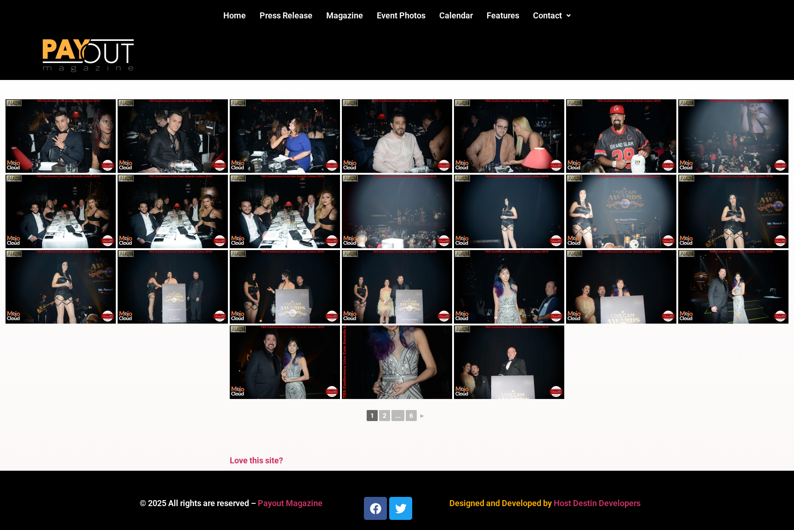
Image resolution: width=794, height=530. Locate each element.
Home (234, 15)
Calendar (456, 15)
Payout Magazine (290, 503)
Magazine (344, 15)
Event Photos (401, 15)
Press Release (286, 15)
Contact (547, 15)
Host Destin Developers (597, 503)
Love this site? (256, 460)
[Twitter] (400, 508)
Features (503, 15)
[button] (552, 16)
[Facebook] (375, 508)
